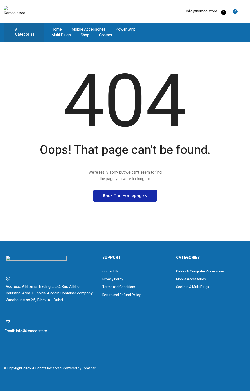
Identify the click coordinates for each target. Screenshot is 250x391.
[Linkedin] (27, 350)
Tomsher (89, 368)
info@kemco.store (201, 11)
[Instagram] (18, 350)
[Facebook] (10, 350)
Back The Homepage (124, 196)
